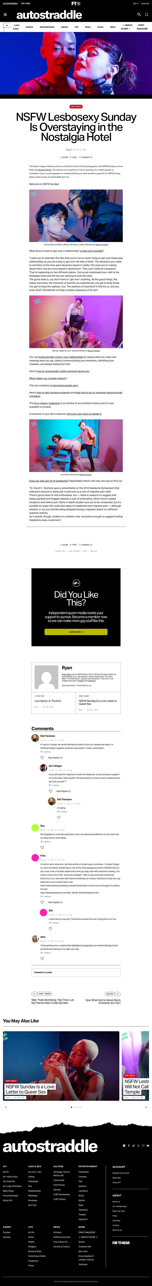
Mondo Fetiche (44, 170)
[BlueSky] (148, 1145)
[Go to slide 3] (77, 1107)
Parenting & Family (37, 1256)
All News (57, 1232)
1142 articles (81, 685)
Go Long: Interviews (12, 1186)
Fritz (42, 855)
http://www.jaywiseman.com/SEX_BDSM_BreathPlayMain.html (69, 892)
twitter (81, 681)
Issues (82, 1242)
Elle (51, 910)
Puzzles (6, 1232)
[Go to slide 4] (80, 1107)
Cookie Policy (71, 1281)
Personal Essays (10, 1195)
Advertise (116, 1220)
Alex (42, 936)
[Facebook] (129, 1145)
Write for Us (117, 1230)
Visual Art (83, 1219)
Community (58, 1180)
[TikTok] (133, 1145)
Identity (57, 1189)
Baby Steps (8, 1191)
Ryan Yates (66, 674)
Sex (30, 1186)
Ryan (69, 149)
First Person (59, 1185)
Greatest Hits (85, 1246)
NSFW (85, 551)
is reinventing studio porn (64, 385)
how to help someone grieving (53, 392)
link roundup (74, 551)
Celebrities (84, 1172)
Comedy (82, 1176)
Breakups (32, 1200)
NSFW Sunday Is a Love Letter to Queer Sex (98, 702)
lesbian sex (60, 551)
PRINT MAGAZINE (87, 1232)
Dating (31, 1176)
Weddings (32, 1195)
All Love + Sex (34, 1172)
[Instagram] (124, 1145)
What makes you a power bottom (47, 378)
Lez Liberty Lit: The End (48, 701)
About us (116, 1201)
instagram (92, 681)
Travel (31, 1265)
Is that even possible (91, 251)
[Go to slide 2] (74, 1107)
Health (31, 1242)
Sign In (135, 3)
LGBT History (59, 1199)
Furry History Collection (47, 403)
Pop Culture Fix (60, 1242)
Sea (42, 825)
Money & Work (35, 1251)
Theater (82, 1214)
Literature (83, 1191)
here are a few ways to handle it (84, 414)
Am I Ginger (55, 765)
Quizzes (7, 1237)
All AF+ (6, 1172)
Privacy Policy (81, 1281)
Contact (116, 1225)
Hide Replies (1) (55, 758)
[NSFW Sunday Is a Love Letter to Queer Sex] (61, 1066)
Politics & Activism (62, 1237)
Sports (82, 1200)
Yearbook (83, 1264)
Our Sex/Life (9, 1181)
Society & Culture (61, 1246)
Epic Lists (83, 1251)
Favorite (73, 157)
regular (93, 551)
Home (31, 1237)
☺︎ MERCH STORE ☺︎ (88, 1237)
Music (81, 1195)
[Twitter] (138, 1145)
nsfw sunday (76, 107)
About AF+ (8, 1200)
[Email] (143, 1145)
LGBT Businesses (61, 1194)
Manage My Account (121, 1173)
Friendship (33, 1181)
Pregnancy (33, 1260)
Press (115, 1216)
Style (81, 1205)
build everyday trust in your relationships (61, 357)
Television (83, 1209)
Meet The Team (119, 1211)
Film (80, 1181)
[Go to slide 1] (71, 1107)
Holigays (32, 1246)
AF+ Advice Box (10, 1176)
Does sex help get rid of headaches (48, 481)
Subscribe (145, 3)
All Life (31, 1232)
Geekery (82, 1186)
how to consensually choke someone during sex (63, 371)
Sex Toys (32, 1205)
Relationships (34, 1191)
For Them (25, 3)
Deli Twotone (47, 736)
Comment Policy (92, 1281)
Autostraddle (10, 3)
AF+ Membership (119, 1206)
